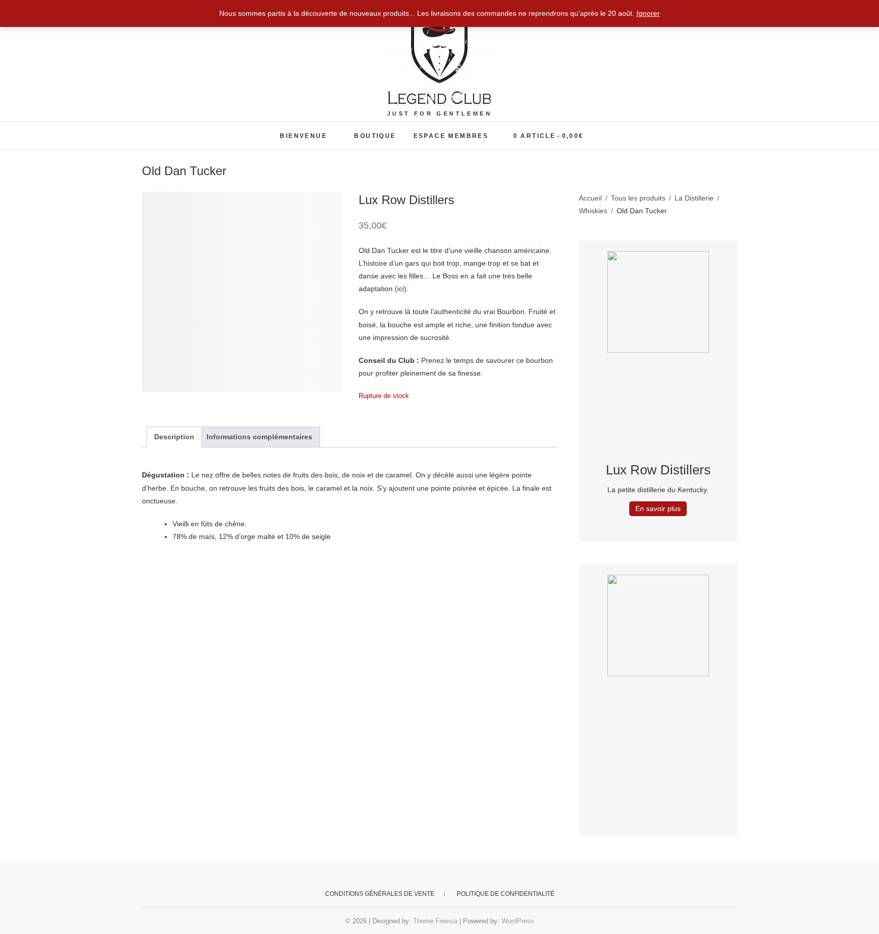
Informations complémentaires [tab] (259, 437)
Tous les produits (638, 198)
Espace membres (451, 135)
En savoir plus (658, 508)
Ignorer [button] (648, 13)
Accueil (590, 198)
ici (400, 289)
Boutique (375, 135)
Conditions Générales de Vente (379, 893)
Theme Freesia (435, 921)
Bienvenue (303, 135)
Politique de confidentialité (505, 893)
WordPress (518, 921)
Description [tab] (174, 437)
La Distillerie (694, 198)
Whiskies (593, 211)
